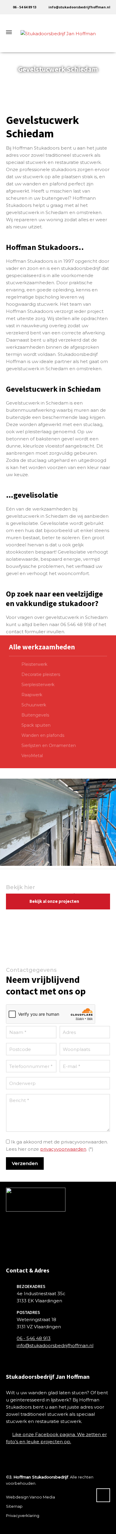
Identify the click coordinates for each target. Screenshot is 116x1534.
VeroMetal (32, 755)
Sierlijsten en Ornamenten (48, 745)
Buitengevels (35, 715)
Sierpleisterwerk (37, 684)
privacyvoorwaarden (63, 1149)
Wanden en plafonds (42, 735)
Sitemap (14, 1506)
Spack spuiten (36, 725)
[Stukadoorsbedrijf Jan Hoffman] (58, 32)
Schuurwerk (33, 705)
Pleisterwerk (34, 664)
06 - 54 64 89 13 (24, 7)
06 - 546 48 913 (34, 1338)
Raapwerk (31, 694)
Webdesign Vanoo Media (30, 1497)
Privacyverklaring (22, 1515)
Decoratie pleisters (40, 674)
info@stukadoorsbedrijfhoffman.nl (79, 7)
